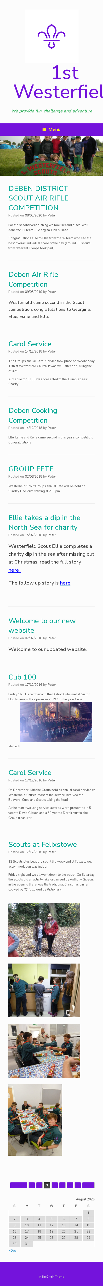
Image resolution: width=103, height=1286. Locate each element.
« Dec (12, 1251)
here (14, 570)
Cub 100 (22, 677)
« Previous (18, 1185)
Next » (88, 1185)
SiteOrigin (48, 1277)
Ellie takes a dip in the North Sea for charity (44, 522)
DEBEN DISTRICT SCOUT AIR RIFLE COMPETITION (38, 198)
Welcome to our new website (42, 626)
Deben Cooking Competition (32, 415)
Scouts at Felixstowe (42, 844)
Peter (52, 215)
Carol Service (30, 344)
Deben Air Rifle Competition (33, 279)
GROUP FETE (31, 469)
